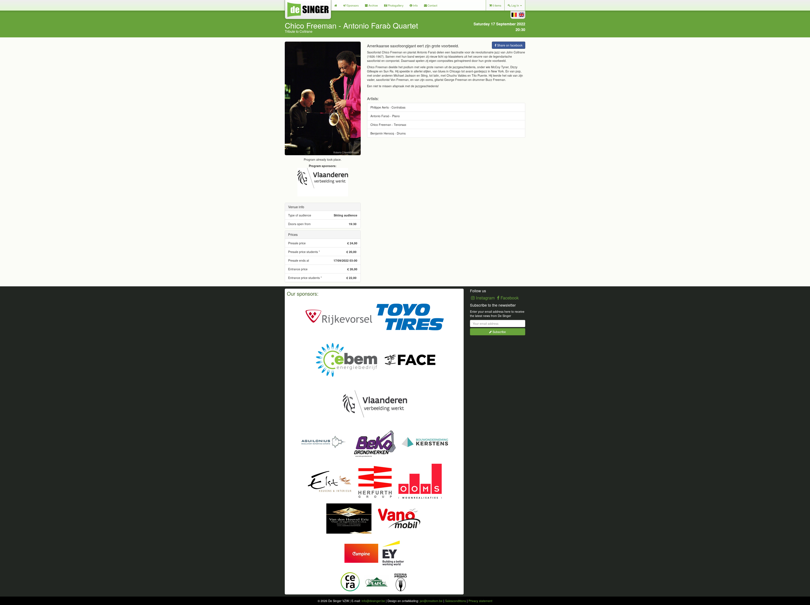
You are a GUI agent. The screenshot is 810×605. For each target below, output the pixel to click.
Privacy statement (480, 601)
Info (415, 5)
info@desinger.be (373, 601)
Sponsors (352, 5)
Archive (373, 5)
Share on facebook (509, 45)
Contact (432, 5)
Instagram (485, 298)
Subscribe (499, 332)
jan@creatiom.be (431, 601)
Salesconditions (455, 601)
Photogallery (395, 5)
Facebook (509, 298)
